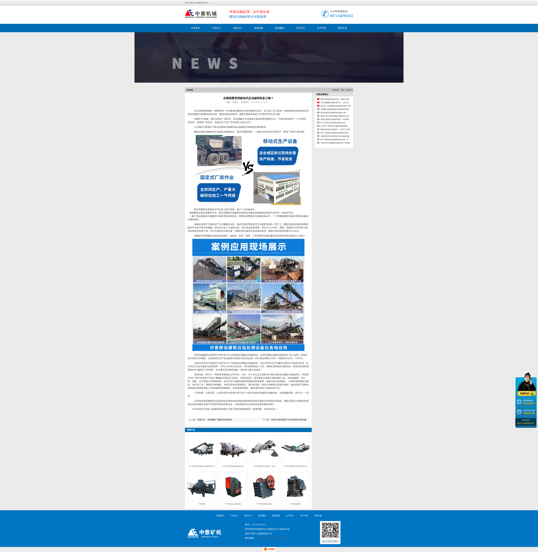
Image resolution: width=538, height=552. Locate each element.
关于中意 (321, 28)
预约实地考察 (529, 412)
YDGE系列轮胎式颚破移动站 (233, 466)
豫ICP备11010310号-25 (267, 538)
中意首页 (195, 28)
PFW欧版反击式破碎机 (232, 504)
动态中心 (237, 28)
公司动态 (189, 90)
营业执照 (283, 538)
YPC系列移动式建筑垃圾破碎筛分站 (201, 466)
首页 (343, 90)
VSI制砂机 (202, 504)
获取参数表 (529, 402)
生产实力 (300, 28)
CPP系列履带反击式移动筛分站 (295, 466)
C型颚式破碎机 (295, 504)
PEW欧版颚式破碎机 (264, 504)
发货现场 (258, 28)
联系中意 (342, 28)
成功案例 (279, 28)
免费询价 (524, 393)
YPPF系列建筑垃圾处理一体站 (264, 466)
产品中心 (216, 28)
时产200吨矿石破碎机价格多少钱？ (334, 123)
